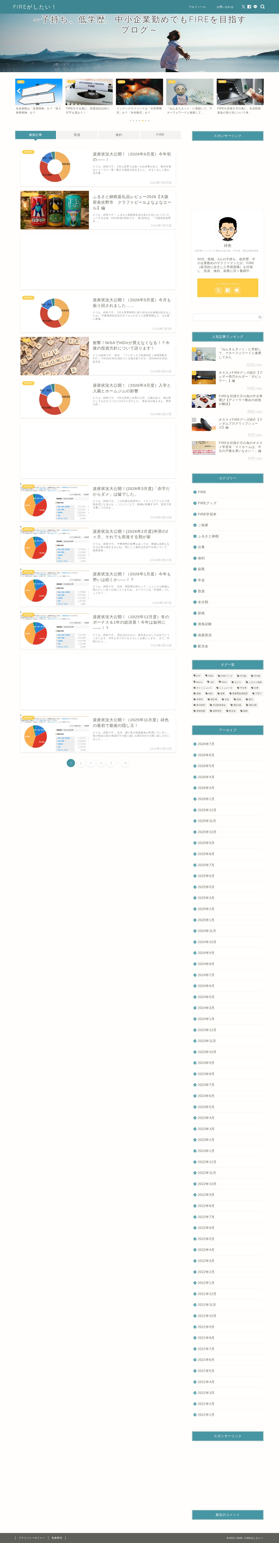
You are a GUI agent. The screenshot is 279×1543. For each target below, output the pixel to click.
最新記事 (35, 134)
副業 (201, 569)
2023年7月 (206, 1085)
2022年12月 (207, 1162)
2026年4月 (206, 777)
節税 (201, 613)
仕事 (201, 547)
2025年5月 (206, 887)
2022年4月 (206, 1250)
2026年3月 (206, 788)
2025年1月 (206, 920)
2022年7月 (206, 1217)
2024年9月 (206, 953)
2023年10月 (207, 1052)
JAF (212, 682)
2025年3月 (206, 898)
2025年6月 (206, 876)
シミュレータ (225, 688)
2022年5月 (206, 1239)
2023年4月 (206, 1118)
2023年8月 (206, 1074)
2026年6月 (206, 755)
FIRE (160, 134)
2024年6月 (206, 986)
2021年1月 (206, 1414)
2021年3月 (206, 1393)
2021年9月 (206, 1327)
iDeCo (199, 682)
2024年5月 (206, 997)
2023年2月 (206, 1140)
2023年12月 (207, 1030)
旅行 (251, 699)
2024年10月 (207, 942)
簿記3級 (253, 705)
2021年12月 (207, 1294)
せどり (238, 682)
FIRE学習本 (207, 514)
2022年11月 (207, 1173)
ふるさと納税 (208, 536)
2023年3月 (206, 1129)
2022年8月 (206, 1206)
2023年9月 (206, 1063)
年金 (201, 580)
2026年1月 (206, 799)
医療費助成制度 (240, 693)
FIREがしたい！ (35, 6)
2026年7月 (206, 744)
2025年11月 (207, 821)
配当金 (203, 646)
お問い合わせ (225, 6)
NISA (224, 682)
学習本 (199, 699)
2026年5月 (206, 766)
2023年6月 (206, 1096)
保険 (198, 693)
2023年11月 (207, 1041)
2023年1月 (206, 1151)
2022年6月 (206, 1228)
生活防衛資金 (219, 705)
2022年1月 (206, 1283)
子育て (258, 693)
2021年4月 (206, 1382)
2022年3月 (206, 1261)
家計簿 (214, 699)
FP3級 (257, 676)
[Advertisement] (98, 262)
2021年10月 (207, 1316)
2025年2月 (206, 909)
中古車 (243, 688)
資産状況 (205, 635)
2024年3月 (206, 1008)
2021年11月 (207, 1305)
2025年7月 (206, 865)
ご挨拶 (203, 525)
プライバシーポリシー (32, 1537)
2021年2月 (206, 1404)
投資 (77, 134)
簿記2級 (237, 705)
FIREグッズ (207, 503)
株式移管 (200, 705)
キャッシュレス (204, 688)
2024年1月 (206, 1019)
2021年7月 (206, 1349)
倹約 (119, 134)
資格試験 (205, 624)
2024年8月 (206, 964)
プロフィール (197, 6)
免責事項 (57, 1537)
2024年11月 (207, 931)
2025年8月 (206, 854)
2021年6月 (206, 1360)
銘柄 (245, 711)
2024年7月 (206, 975)
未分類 (203, 602)
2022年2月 (206, 1272)
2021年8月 (206, 1338)
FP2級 (243, 676)
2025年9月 (206, 843)
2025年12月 (207, 810)
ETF (198, 676)
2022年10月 (207, 1184)
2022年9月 (206, 1195)
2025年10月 (207, 832)
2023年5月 (206, 1107)
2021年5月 (206, 1371)
